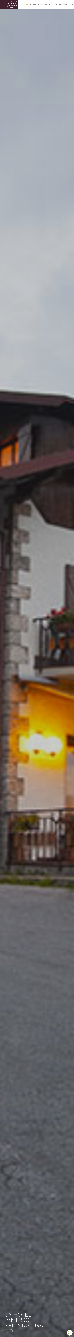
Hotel (30, 4)
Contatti (70, 4)
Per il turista (52, 4)
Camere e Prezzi (44, 4)
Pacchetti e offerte (61, 4)
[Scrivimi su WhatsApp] (70, 1333)
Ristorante (36, 4)
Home (26, 4)
